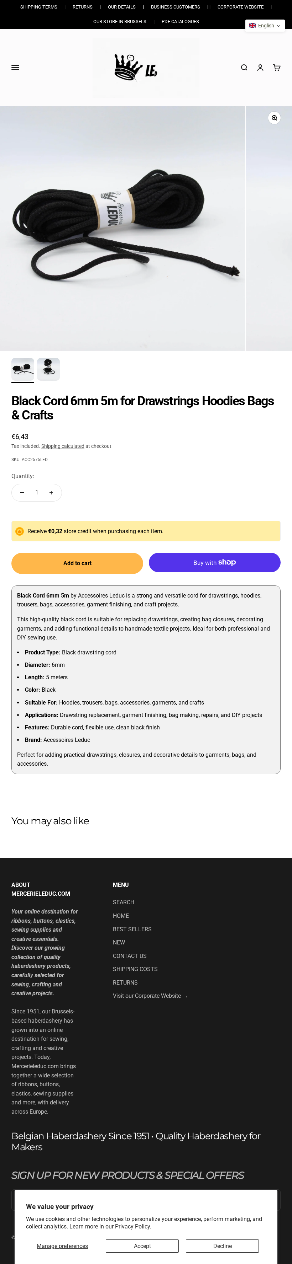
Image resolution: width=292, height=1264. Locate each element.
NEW (119, 942)
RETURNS (125, 982)
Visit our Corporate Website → (150, 995)
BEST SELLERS (132, 929)
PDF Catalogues (180, 21)
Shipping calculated (62, 446)
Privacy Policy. (133, 1226)
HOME (121, 915)
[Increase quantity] (51, 492)
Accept (142, 1246)
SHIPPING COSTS (135, 969)
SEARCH (123, 902)
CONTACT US (130, 956)
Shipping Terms (38, 7)
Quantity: (22, 476)
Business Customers (175, 7)
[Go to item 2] (48, 370)
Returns (83, 7)
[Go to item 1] (22, 370)
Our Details (122, 7)
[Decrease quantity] (22, 492)
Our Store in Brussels (119, 21)
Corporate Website (241, 7)
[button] (265, 25)
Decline (222, 1246)
